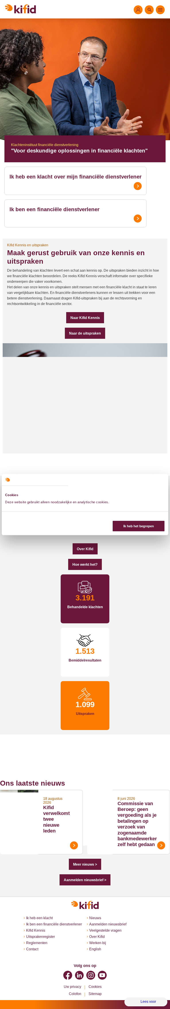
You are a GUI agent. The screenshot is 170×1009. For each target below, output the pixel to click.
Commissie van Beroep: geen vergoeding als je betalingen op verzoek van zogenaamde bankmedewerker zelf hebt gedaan (137, 824)
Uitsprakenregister (40, 937)
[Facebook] (67, 975)
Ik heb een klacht (39, 918)
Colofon (75, 994)
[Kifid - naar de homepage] (20, 9)
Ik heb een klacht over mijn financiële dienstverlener (75, 177)
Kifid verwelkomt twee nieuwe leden (56, 819)
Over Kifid (85, 549)
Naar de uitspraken (85, 333)
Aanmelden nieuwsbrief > (85, 880)
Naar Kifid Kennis (85, 318)
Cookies (95, 987)
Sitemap (95, 994)
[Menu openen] (160, 9)
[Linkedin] (79, 975)
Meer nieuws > (85, 864)
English (95, 949)
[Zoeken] (149, 9)
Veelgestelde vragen (105, 930)
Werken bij (97, 943)
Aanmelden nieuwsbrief (107, 924)
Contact (32, 949)
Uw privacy (72, 987)
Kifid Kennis (35, 930)
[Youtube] (102, 975)
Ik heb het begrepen (138, 526)
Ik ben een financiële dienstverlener (54, 209)
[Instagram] (90, 975)
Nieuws (95, 918)
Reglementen (36, 943)
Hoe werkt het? (85, 564)
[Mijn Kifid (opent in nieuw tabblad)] (138, 9)
